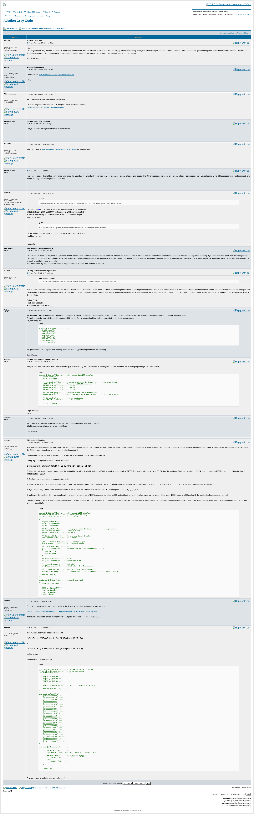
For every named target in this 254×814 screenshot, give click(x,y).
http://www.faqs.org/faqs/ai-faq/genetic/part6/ (59, 149)
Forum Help (18, 12)
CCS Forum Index (36, 28)
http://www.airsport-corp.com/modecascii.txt (56, 75)
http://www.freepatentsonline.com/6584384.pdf (45, 107)
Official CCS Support (33, 12)
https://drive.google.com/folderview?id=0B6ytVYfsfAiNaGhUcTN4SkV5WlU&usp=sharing (62, 612)
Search (47, 12)
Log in (49, 16)
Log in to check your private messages (29, 16)
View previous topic (227, 33)
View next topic (243, 33)
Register (57, 12)
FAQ (8, 12)
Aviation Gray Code (18, 20)
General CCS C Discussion (55, 28)
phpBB (123, 810)
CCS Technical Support (242, 14)
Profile (9, 16)
